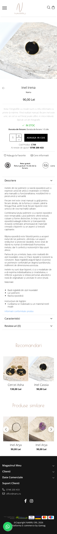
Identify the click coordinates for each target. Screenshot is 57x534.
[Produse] (5, 9)
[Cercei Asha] (15, 368)
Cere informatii (41, 155)
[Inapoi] (2, 88)
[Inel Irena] (28, 50)
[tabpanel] (28, 50)
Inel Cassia (41, 385)
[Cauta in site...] (48, 7)
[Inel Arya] (15, 428)
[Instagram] (31, 501)
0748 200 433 (13, 489)
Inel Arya (16, 445)
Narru (28, 92)
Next (54, 53)
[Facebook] (25, 501)
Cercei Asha (16, 385)
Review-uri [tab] (13, 326)
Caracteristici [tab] (12, 318)
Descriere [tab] (10, 180)
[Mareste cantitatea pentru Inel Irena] (19, 136)
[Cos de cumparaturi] (53, 7)
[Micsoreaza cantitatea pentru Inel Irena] (19, 139)
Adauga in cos (36, 137)
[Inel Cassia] (41, 368)
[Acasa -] (20, 8)
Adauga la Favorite (16, 155)
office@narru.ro (13, 493)
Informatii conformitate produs (19, 311)
